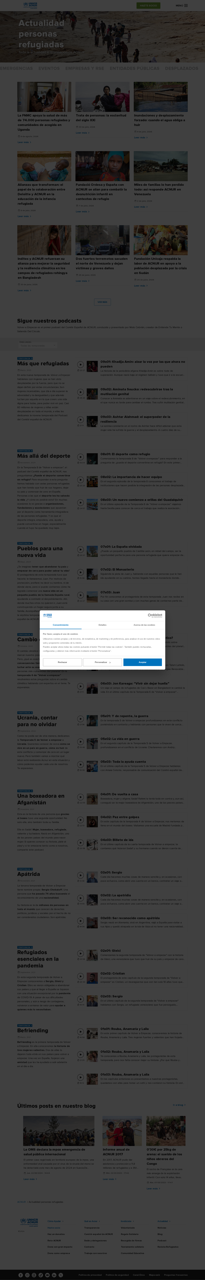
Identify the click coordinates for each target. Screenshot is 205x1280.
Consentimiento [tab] (60, 625)
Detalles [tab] (103, 625)
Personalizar (101, 662)
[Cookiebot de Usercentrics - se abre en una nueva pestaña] (150, 616)
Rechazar (62, 662)
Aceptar (142, 662)
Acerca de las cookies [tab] (144, 625)
